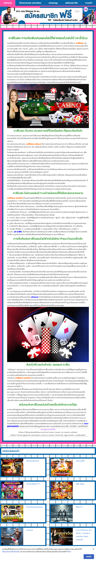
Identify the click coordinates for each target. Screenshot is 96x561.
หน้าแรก (8, 3)
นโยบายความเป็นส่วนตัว (10, 551)
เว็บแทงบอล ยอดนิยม (30, 3)
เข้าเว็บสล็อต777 (33, 484)
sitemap (53, 3)
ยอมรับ (89, 556)
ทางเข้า (88, 3)
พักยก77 (79, 507)
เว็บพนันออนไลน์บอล (34, 507)
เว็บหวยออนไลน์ (32, 461)
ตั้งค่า (69, 551)
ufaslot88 (80, 461)
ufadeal (34, 297)
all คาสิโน (18, 231)
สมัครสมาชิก (71, 3)
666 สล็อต (80, 484)
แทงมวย (29, 530)
